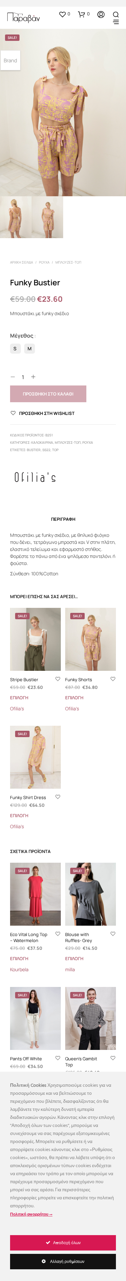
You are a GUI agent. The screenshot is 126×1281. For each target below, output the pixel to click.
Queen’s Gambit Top (81, 1061)
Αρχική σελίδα (21, 262)
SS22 (46, 449)
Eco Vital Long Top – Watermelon (28, 937)
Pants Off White (26, 1058)
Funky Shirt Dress (28, 797)
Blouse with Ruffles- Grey (78, 937)
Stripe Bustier (24, 680)
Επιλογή (19, 698)
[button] (64, 14)
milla (70, 969)
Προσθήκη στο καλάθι (48, 394)
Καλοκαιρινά (42, 442)
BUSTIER (34, 449)
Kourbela (19, 969)
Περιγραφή (63, 519)
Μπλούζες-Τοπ (68, 262)
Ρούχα (44, 262)
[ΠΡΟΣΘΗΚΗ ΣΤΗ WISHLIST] (58, 679)
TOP (55, 449)
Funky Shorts (78, 680)
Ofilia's (17, 708)
